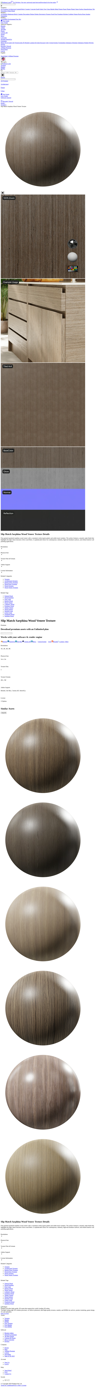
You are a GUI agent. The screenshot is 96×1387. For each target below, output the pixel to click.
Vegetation (4, 16)
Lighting (71, 14)
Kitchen (65, 14)
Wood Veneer (8, 602)
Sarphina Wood (9, 616)
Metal (57, 9)
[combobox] (48, 73)
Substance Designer (72, 43)
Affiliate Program (6, 48)
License (23, 1385)
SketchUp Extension (10, 1335)
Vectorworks (19, 43)
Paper (65, 9)
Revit (6, 43)
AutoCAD (11, 43)
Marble (52, 9)
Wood (13, 11)
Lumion (32, 43)
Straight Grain (8, 611)
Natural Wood (8, 596)
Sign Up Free (5, 1313)
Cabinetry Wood (9, 604)
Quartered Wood (9, 614)
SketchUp (6, 40)
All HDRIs (4, 19)
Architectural (12, 9)
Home (3, 103)
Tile (93, 9)
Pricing (3, 44)
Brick (23, 9)
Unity (47, 43)
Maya (4, 37)
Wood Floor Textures (10, 584)
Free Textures (8, 1323)
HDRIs (3, 69)
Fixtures (48, 14)
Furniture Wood (9, 606)
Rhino (3, 43)
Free (45, 9)
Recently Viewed (6, 46)
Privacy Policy (17, 1385)
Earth (38, 9)
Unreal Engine (53, 43)
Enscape (42, 43)
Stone (77, 9)
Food (52, 14)
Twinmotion (62, 43)
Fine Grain (7, 599)
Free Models (8, 1325)
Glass (48, 9)
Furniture (60, 14)
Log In (3, 51)
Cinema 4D (4, 33)
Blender (3, 26)
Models (3, 67)
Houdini (3, 39)
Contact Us (7, 1374)
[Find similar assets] (2, 193)
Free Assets (5, 21)
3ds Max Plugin (9, 1336)
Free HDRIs (8, 1327)
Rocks (80, 14)
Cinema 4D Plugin (10, 1338)
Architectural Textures (11, 581)
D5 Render (26, 43)
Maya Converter (9, 1340)
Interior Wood (8, 601)
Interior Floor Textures (11, 582)
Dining (32, 14)
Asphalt (18, 9)
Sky (20, 19)
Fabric (42, 9)
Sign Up (6, 1362)
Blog (5, 1349)
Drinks (36, 14)
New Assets (4, 22)
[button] (48, 6)
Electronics (42, 14)
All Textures (4, 9)
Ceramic (27, 9)
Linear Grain (8, 613)
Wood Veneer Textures (11, 587)
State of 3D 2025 (9, 1356)
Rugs (84, 14)
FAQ (6, 1372)
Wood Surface (8, 609)
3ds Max (3, 30)
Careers (6, 1353)
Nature (61, 9)
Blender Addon (9, 1333)
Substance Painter (83, 43)
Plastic (73, 9)
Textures (3, 65)
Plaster (69, 9)
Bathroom (11, 14)
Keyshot (37, 43)
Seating (88, 14)
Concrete (33, 9)
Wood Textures (9, 586)
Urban (9, 11)
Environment (12, 19)
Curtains (20, 14)
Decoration (26, 14)
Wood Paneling (9, 597)
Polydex (91, 43)
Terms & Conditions (7, 1385)
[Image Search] (2, 75)
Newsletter (7, 1354)
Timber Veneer (8, 608)
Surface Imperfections (85, 9)
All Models (4, 14)
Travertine (4, 11)
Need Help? (4, 49)
